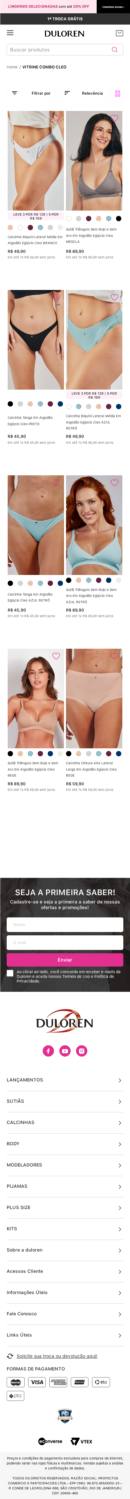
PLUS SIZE (18, 1207)
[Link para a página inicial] (14, 67)
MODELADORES (24, 1165)
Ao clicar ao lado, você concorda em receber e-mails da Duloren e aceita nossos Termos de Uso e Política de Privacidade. (69, 977)
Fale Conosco (22, 1313)
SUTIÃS (15, 1101)
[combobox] (65, 51)
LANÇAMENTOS (25, 1079)
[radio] (118, 93)
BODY (13, 1143)
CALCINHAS (20, 1122)
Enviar (65, 960)
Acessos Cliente (25, 1271)
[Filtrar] (31, 93)
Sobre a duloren (24, 1250)
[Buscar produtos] (115, 49)
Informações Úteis (27, 1292)
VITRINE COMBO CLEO (44, 67)
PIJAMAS (17, 1186)
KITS (12, 1228)
